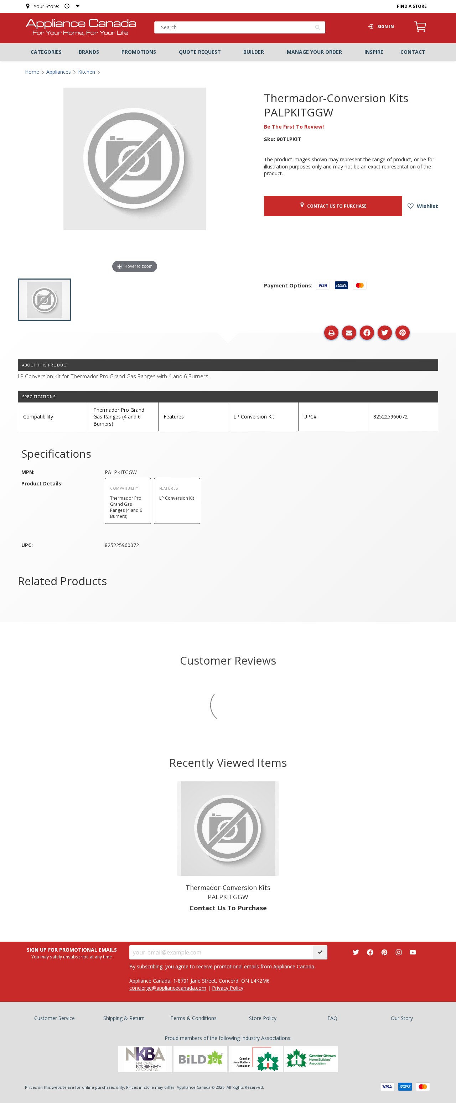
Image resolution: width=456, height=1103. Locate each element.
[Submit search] (318, 28)
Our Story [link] (402, 1018)
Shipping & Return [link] (124, 1018)
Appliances (58, 71)
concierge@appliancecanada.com (167, 987)
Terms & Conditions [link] (193, 1018)
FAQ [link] (332, 1018)
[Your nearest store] (71, 6)
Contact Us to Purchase (336, 206)
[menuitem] (46, 52)
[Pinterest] (384, 952)
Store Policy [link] (262, 1018)
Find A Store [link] (412, 6)
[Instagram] (399, 952)
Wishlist (426, 205)
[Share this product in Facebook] (367, 333)
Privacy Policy (227, 987)
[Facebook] (370, 952)
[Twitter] (356, 952)
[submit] (320, 952)
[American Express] (405, 1086)
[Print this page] (331, 333)
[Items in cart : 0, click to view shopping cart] (420, 31)
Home (32, 71)
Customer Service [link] (54, 1018)
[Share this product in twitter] (385, 333)
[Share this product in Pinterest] (402, 333)
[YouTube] (413, 952)
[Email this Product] (349, 333)
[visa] (387, 1086)
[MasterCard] (423, 1086)
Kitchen (86, 71)
